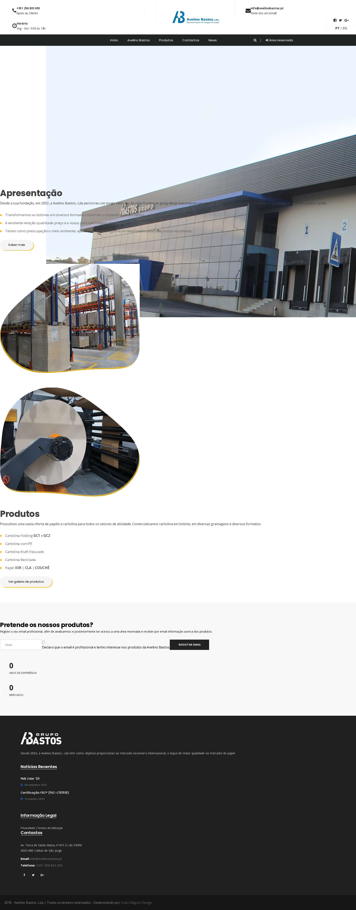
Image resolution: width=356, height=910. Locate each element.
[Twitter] (340, 20)
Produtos (166, 40)
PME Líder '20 (30, 779)
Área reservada (280, 40)
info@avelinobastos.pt (46, 859)
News (212, 40)
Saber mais (16, 245)
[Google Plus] (346, 20)
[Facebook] (335, 20)
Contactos (190, 40)
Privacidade (28, 828)
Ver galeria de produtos (26, 581)
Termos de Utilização (50, 828)
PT (337, 28)
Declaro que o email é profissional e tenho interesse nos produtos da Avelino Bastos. (106, 647)
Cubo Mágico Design (136, 902)
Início (114, 40)
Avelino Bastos (138, 40)
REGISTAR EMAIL (189, 645)
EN (345, 28)
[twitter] (33, 875)
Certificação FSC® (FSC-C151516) (45, 793)
